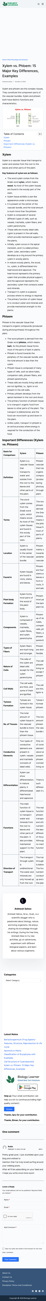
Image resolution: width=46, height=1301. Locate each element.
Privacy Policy (8, 1281)
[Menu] (43, 4)
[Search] (38, 4)
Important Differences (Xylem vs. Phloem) (19, 145)
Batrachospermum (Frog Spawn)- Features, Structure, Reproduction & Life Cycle (23, 1043)
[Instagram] (39, 1291)
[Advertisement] (23, 32)
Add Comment (10, 1227)
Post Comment (11, 1259)
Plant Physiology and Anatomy (18, 60)
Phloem (7, 141)
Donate (9, 1109)
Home (4, 60)
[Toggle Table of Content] (38, 134)
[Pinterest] (43, 1291)
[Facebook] (33, 1291)
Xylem (6, 137)
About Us (6, 1273)
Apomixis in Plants (12, 1050)
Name (7, 1200)
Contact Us (7, 1277)
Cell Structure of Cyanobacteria (19, 1061)
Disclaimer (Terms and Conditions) (17, 1285)
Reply (41, 1149)
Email (6, 1207)
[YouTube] (36, 1291)
